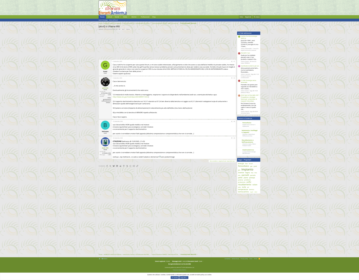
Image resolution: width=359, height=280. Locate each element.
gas (251, 166)
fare (246, 163)
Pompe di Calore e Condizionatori (246, 76)
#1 (234, 61)
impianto (247, 169)
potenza (240, 180)
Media (125, 17)
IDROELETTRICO (245, 92)
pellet (240, 177)
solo (239, 187)
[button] (120, 17)
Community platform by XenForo (179, 267)
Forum (102, 17)
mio (255, 173)
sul (248, 187)
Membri (134, 17)
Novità (117, 17)
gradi (255, 166)
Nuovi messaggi (103, 20)
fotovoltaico (243, 166)
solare (254, 184)
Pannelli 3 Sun (245, 53)
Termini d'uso (235, 258)
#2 (234, 78)
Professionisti (145, 17)
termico (251, 189)
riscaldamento (244, 184)
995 (119, 29)
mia (252, 173)
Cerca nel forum (113, 20)
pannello (253, 175)
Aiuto (250, 258)
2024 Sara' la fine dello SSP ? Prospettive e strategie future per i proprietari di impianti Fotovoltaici (250, 98)
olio (239, 175)
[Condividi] (232, 61)
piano (246, 177)
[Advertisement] (155, 44)
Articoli (109, 17)
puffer (249, 182)
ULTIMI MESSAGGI (244, 33)
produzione (241, 182)
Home (255, 258)
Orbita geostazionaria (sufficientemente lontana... (106, 100)
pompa (252, 177)
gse (239, 170)
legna (247, 172)
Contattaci (227, 258)
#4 (234, 138)
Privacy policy (244, 258)
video (255, 192)
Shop (154, 17)
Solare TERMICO (245, 63)
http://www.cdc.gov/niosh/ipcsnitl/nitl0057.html (130, 97)
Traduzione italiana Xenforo (179, 270)
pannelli (245, 175)
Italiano (105, 258)
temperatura (243, 189)
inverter (241, 172)
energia (241, 163)
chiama (128, 29)
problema (247, 180)
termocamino (243, 192)
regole (251, 192)
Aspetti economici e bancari (248, 50)
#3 (234, 121)
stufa (244, 187)
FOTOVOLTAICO (245, 113)
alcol (123, 29)
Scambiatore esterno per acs (250, 66)
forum (251, 163)
